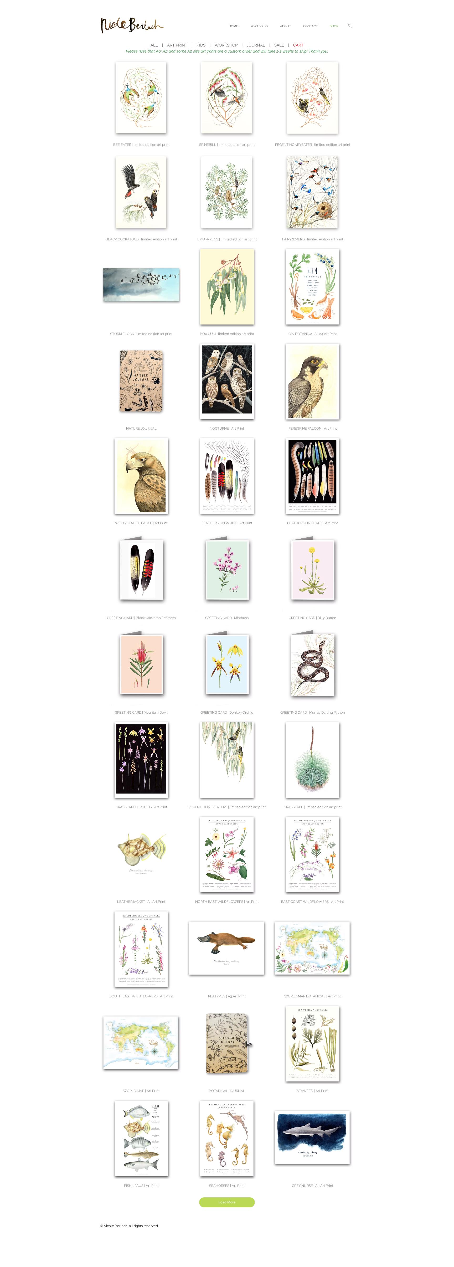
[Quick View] (141, 98)
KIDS (201, 45)
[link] (350, 25)
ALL (154, 45)
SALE (279, 45)
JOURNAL (256, 45)
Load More (227, 1202)
